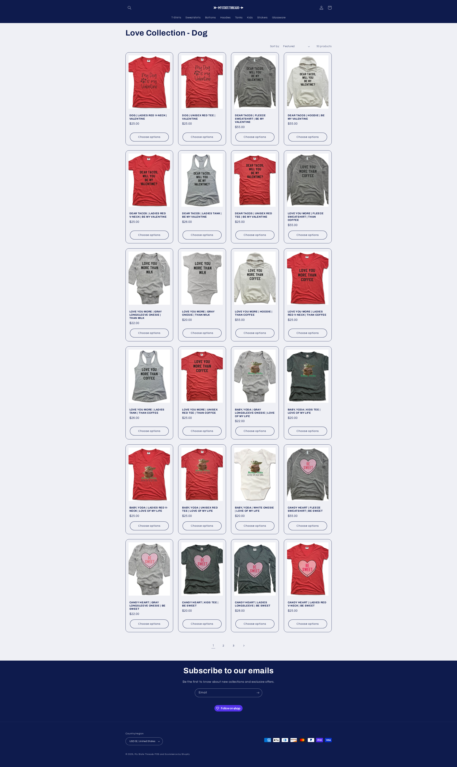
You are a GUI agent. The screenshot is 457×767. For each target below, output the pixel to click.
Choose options (149, 137)
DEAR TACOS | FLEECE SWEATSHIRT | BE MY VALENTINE (250, 118)
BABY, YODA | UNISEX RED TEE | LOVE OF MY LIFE (200, 509)
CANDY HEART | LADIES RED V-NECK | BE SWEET (307, 604)
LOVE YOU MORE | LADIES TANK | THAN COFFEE (147, 411)
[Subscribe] (258, 692)
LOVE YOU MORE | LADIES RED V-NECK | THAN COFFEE (307, 313)
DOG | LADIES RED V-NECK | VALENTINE (148, 117)
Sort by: (274, 46)
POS (157, 754)
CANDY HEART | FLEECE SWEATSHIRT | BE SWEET (305, 509)
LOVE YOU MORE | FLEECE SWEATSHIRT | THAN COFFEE (306, 216)
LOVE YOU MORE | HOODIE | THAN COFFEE (253, 313)
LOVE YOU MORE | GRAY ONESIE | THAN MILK (198, 313)
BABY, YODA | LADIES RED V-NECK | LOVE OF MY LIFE (148, 509)
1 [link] (213, 645)
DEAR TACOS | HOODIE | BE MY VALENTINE (306, 117)
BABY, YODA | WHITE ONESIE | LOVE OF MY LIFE (254, 509)
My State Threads (144, 754)
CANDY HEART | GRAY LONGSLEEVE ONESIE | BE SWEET (147, 605)
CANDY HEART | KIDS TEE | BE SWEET (200, 604)
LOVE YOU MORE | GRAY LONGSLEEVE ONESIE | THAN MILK (145, 315)
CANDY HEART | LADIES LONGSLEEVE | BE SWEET (252, 604)
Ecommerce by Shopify (177, 754)
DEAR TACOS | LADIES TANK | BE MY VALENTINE (202, 215)
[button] (129, 8)
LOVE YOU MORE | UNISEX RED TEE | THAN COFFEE (200, 411)
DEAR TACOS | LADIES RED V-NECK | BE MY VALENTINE (148, 215)
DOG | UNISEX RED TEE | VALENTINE (198, 117)
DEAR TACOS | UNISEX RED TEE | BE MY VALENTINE (253, 215)
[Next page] (244, 645)
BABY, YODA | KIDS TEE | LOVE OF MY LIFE (304, 411)
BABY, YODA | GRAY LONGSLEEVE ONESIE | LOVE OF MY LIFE (255, 413)
